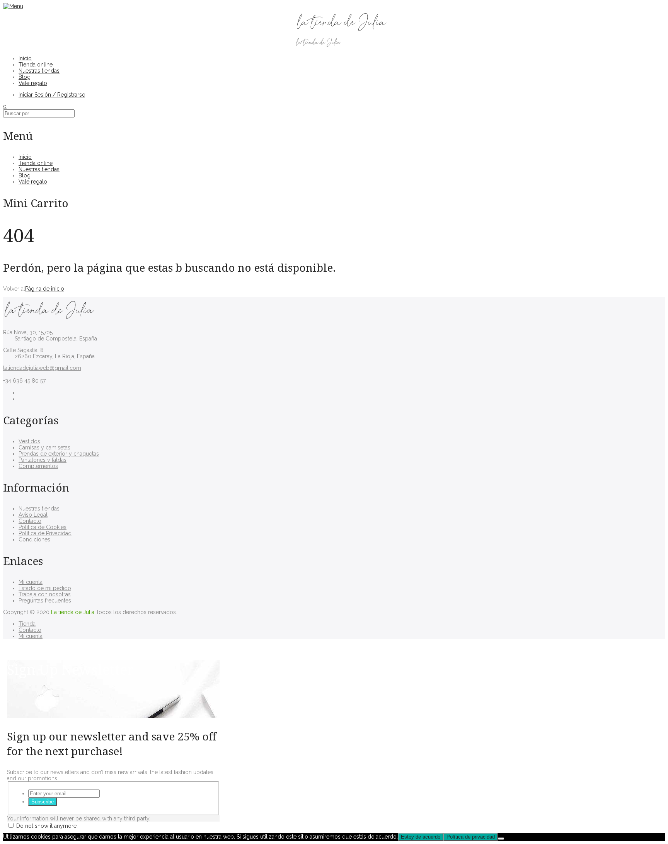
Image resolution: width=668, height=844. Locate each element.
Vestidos (29, 441)
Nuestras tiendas (39, 71)
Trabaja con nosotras (45, 594)
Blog (25, 77)
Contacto (30, 521)
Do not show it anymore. (47, 826)
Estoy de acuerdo (420, 837)
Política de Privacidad (45, 533)
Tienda (27, 624)
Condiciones (34, 539)
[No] (501, 838)
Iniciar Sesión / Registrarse (52, 95)
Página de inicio (44, 289)
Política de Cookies (42, 527)
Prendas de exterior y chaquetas (59, 454)
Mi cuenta (31, 582)
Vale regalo (33, 83)
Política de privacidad (470, 837)
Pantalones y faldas (42, 460)
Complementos (38, 466)
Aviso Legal (33, 515)
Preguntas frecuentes (45, 600)
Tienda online (36, 64)
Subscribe (42, 802)
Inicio (25, 58)
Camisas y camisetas (44, 447)
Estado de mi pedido (45, 588)
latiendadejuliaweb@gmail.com (42, 368)
